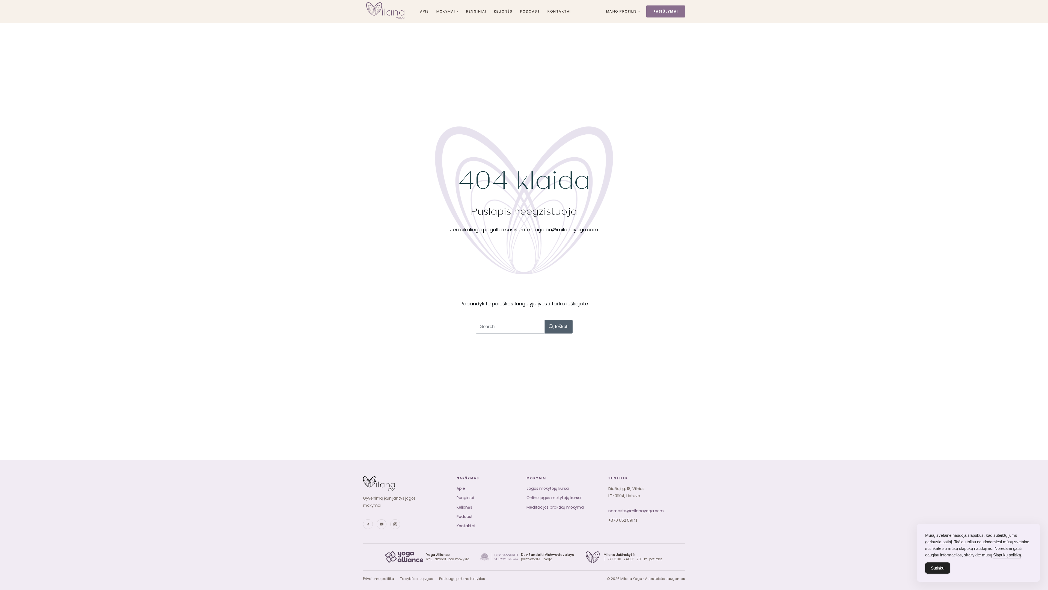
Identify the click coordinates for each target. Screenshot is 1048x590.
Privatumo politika (378, 578)
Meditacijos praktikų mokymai (555, 507)
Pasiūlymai (665, 11)
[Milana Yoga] (386, 11)
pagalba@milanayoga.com (564, 229)
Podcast (530, 11)
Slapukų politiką (1007, 555)
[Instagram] (395, 524)
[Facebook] (368, 524)
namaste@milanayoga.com (636, 511)
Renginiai (476, 11)
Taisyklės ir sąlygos (416, 578)
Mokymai (447, 11)
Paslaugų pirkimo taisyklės (462, 578)
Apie (424, 11)
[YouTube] (381, 524)
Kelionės (503, 11)
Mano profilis (623, 11)
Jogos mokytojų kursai (548, 488)
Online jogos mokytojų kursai (554, 497)
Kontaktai (559, 11)
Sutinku (937, 568)
